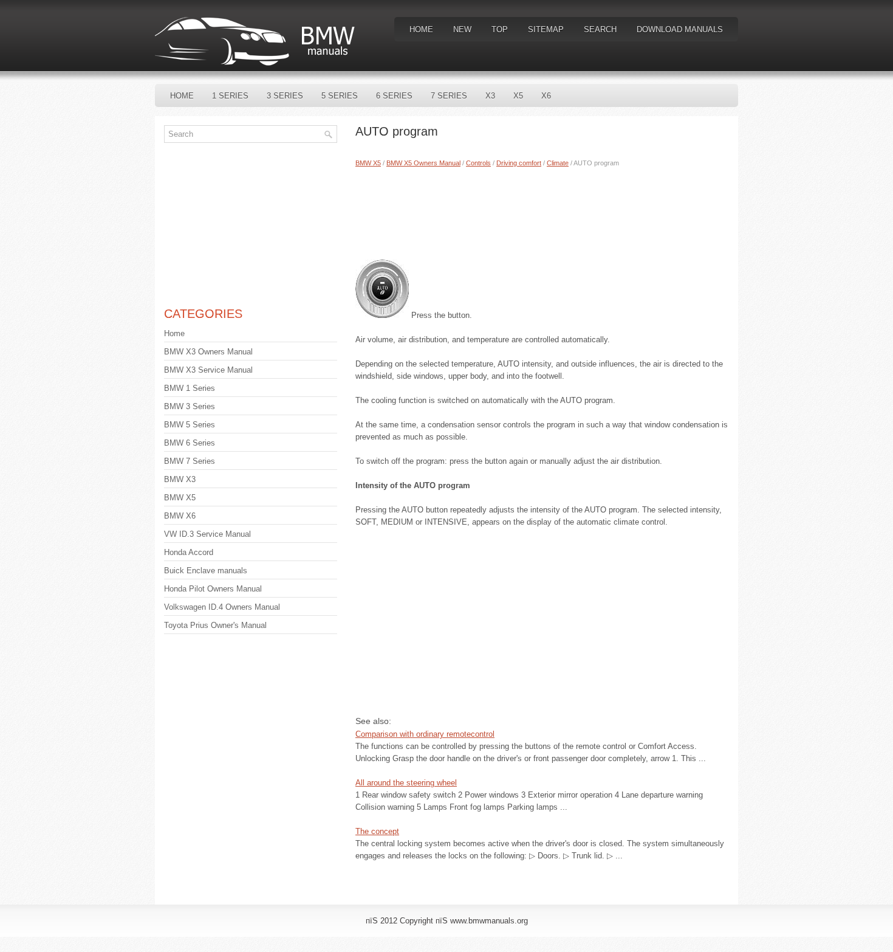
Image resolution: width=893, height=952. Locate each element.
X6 (546, 95)
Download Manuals (680, 29)
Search (600, 29)
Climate (558, 163)
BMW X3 (180, 479)
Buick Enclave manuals (205, 570)
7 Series (449, 95)
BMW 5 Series (189, 424)
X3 (490, 95)
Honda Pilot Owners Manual (213, 588)
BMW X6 (180, 515)
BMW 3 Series (189, 406)
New (462, 29)
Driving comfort (518, 163)
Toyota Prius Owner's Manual (215, 625)
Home (421, 29)
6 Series (394, 95)
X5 (518, 95)
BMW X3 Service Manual (208, 369)
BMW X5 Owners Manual (423, 163)
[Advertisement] (542, 210)
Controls (478, 163)
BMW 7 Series (189, 461)
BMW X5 (368, 163)
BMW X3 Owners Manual (208, 351)
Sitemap (546, 29)
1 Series (230, 95)
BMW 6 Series (189, 442)
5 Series (339, 95)
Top (499, 29)
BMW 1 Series (189, 388)
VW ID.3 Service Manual (207, 534)
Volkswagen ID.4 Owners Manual (222, 607)
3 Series (285, 95)
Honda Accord (188, 552)
